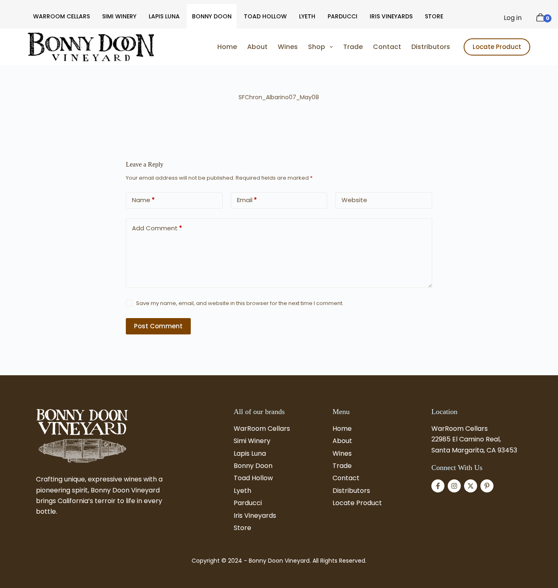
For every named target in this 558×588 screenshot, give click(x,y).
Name (143, 200)
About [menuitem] (257, 46)
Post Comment (158, 326)
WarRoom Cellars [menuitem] (61, 16)
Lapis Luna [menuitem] (164, 16)
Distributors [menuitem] (430, 46)
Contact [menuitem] (387, 46)
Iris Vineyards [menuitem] (391, 16)
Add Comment (157, 228)
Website (354, 200)
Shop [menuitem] (316, 46)
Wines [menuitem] (288, 46)
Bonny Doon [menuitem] (212, 16)
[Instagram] (454, 485)
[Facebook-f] (437, 485)
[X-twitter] (470, 485)
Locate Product (497, 46)
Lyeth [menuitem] (307, 16)
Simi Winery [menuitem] (119, 16)
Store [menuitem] (434, 16)
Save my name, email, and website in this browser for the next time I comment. (240, 303)
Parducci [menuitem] (342, 16)
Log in (513, 17)
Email (247, 200)
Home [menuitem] (227, 46)
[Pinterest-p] (486, 485)
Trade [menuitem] (353, 46)
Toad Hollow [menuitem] (265, 16)
